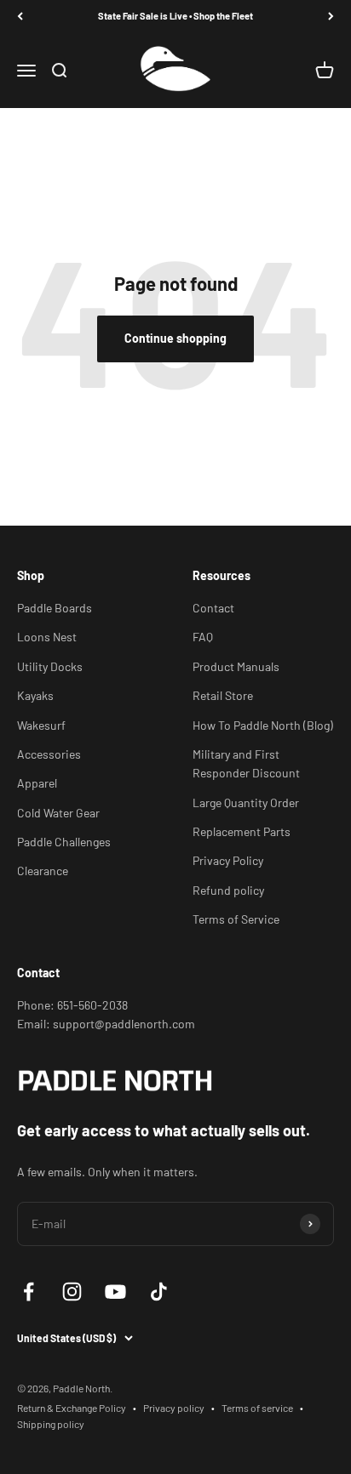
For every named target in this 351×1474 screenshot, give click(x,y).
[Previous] (20, 17)
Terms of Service (236, 919)
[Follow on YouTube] (115, 1291)
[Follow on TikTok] (158, 1291)
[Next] (331, 17)
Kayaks (35, 695)
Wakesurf (41, 725)
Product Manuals (236, 666)
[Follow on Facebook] (28, 1291)
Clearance (42, 870)
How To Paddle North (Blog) (263, 725)
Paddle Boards (54, 607)
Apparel (37, 783)
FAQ (203, 636)
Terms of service (257, 1408)
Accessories (49, 754)
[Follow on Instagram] (71, 1291)
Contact (213, 607)
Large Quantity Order (246, 802)
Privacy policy (173, 1408)
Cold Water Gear (58, 812)
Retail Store (223, 695)
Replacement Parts (242, 831)
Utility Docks (50, 666)
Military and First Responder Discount (246, 763)
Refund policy (228, 890)
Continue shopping (175, 338)
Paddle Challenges (64, 841)
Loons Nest (47, 636)
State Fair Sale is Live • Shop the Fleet (175, 15)
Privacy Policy (228, 860)
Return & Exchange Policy (71, 1408)
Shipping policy (50, 1424)
